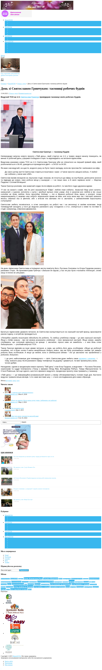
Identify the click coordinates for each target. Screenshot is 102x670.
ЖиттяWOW (9, 41)
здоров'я (93, 582)
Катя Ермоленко (5, 579)
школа (30, 589)
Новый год (20, 578)
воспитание (25, 582)
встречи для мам (58, 582)
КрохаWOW (13, 29)
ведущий (9, 380)
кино (9, 584)
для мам (86, 582)
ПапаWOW (12, 84)
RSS (6, 560)
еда (90, 582)
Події (10, 43)
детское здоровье (79, 582)
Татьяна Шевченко (50, 579)
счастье (8, 589)
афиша (60, 579)
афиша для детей (67, 578)
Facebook (8, 557)
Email (6, 555)
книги (25, 584)
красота (37, 584)
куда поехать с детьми (80, 584)
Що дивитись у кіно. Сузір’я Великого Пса (24, 467)
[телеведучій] (17, 147)
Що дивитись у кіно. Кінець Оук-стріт (23, 499)
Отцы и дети (21, 84)
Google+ (7, 559)
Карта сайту (9, 661)
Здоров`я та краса (15, 25)
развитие (96, 587)
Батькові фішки (14, 38)
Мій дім (11, 52)
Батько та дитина (14, 40)
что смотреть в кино (18, 589)
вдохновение (16, 582)
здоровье (4, 584)
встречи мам (65, 582)
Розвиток (12, 32)
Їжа (10, 50)
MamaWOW (17, 656)
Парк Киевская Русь (33, 578)
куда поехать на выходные (60, 584)
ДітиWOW (8, 27)
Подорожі (12, 47)
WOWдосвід (13, 23)
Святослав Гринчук (30, 97)
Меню (3, 55)
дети (72, 581)
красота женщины (45, 584)
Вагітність (12, 22)
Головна (3, 84)
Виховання (12, 31)
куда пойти (9, 587)
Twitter (7, 562)
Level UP (12, 48)
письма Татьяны (88, 587)
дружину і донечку (87, 358)
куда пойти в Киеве (23, 586)
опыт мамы (73, 587)
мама (67, 587)
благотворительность (6, 582)
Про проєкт (9, 665)
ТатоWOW (8, 36)
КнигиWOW (14, 579)
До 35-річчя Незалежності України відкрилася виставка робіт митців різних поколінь (35, 478)
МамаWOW (9, 20)
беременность (94, 579)
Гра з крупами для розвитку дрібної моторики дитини (10, 74)
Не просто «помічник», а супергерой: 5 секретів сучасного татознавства (31, 489)
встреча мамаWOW (45, 582)
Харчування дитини (16, 34)
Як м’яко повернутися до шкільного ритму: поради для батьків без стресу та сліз (34, 456)
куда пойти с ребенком (57, 587)
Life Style (12, 45)
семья (3, 589)
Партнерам (8, 663)
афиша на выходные (76, 579)
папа (14, 380)
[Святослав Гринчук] (22, 265)
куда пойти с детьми (41, 587)
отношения (80, 587)
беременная (85, 578)
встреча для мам (33, 582)
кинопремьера (18, 584)
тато (18, 380)
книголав (30, 584)
